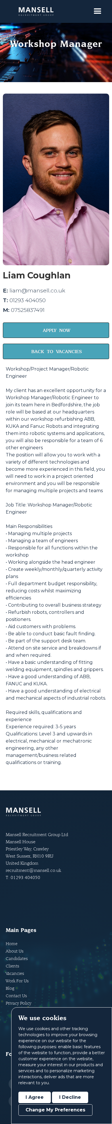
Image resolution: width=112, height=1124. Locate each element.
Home (12, 943)
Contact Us (16, 995)
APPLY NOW (56, 330)
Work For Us (17, 981)
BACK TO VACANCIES (56, 351)
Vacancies (15, 973)
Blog (10, 988)
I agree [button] (35, 1097)
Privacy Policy (18, 1003)
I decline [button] (70, 1097)
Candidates (17, 958)
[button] (97, 11)
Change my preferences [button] (55, 1110)
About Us (15, 951)
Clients (12, 966)
